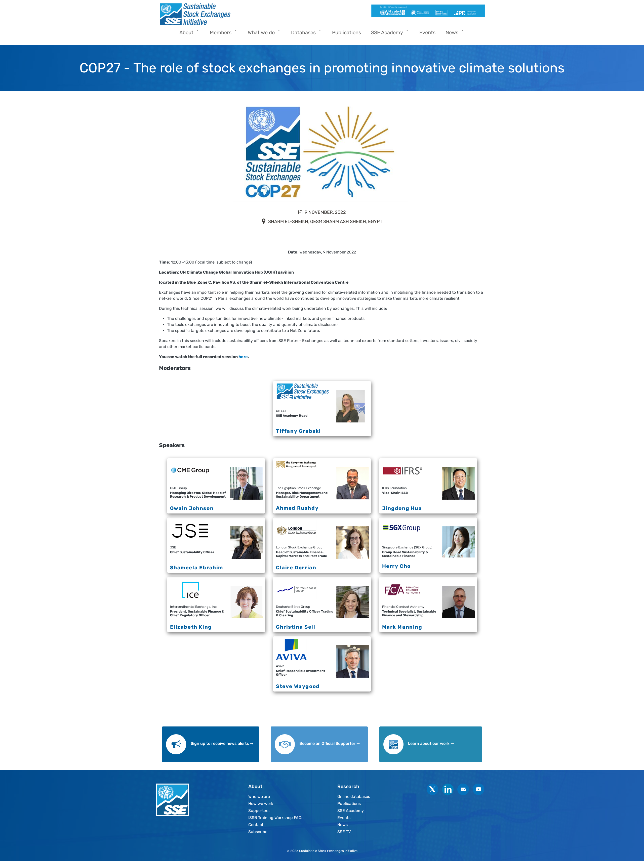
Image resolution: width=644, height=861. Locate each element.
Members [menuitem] (218, 34)
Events (343, 817)
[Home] (238, 14)
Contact (255, 824)
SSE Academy (350, 810)
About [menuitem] (183, 34)
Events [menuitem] (427, 32)
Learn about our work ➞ (431, 743)
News (342, 824)
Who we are (259, 796)
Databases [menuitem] (301, 34)
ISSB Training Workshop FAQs (275, 817)
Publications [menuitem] (346, 32)
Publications (349, 803)
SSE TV (344, 831)
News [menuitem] (449, 34)
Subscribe (257, 831)
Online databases (353, 796)
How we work (260, 803)
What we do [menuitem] (259, 34)
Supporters (258, 810)
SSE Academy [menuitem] (384, 34)
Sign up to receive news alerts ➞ (222, 743)
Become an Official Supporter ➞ (329, 743)
